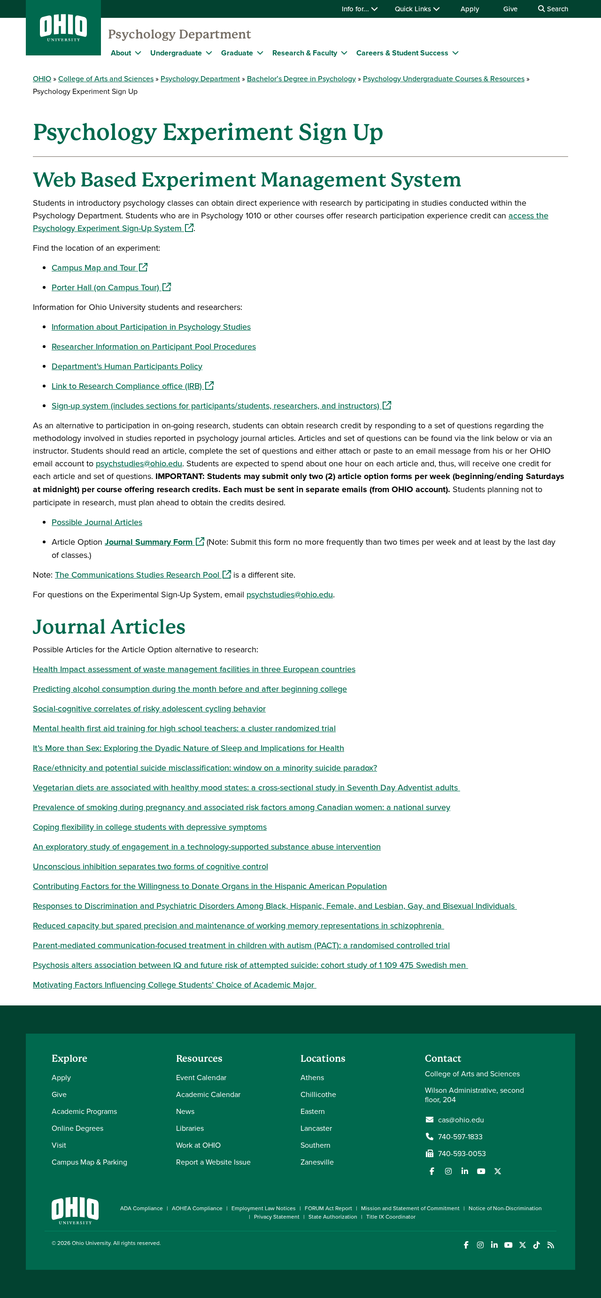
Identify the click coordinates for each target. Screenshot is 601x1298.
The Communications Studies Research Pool (143, 574)
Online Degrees (77, 1128)
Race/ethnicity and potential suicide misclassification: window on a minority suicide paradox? (205, 767)
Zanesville (317, 1162)
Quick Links (414, 9)
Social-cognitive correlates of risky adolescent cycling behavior (149, 708)
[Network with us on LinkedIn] (465, 1171)
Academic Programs (84, 1111)
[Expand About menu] (138, 52)
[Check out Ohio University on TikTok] (536, 1245)
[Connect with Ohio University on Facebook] (466, 1245)
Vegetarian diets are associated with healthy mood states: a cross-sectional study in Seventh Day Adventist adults (246, 787)
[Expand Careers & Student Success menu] (455, 52)
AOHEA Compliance (197, 1208)
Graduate (237, 52)
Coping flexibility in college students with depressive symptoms (150, 827)
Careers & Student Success (402, 52)
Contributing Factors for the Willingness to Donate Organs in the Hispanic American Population (210, 886)
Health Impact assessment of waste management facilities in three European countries (194, 669)
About (121, 52)
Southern (315, 1145)
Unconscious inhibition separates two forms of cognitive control (150, 866)
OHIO (42, 78)
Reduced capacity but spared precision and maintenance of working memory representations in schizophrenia (238, 925)
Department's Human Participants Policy (127, 366)
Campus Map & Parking (89, 1162)
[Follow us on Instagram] (448, 1171)
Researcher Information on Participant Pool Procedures (154, 346)
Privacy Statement (277, 1217)
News (185, 1111)
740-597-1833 (460, 1136)
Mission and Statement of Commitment (410, 1208)
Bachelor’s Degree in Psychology (301, 78)
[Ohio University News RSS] (550, 1245)
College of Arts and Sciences (106, 78)
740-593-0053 (462, 1153)
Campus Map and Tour (99, 267)
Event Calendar (201, 1077)
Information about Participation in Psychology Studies (151, 326)
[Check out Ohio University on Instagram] (480, 1245)
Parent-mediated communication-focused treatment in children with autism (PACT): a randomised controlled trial (241, 945)
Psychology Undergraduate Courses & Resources (443, 78)
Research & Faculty (304, 52)
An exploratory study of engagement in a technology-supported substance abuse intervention (207, 846)
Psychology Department (179, 34)
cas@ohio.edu (461, 1119)
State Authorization (332, 1217)
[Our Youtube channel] (481, 1171)
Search (556, 9)
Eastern (312, 1111)
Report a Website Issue (213, 1162)
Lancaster (316, 1128)
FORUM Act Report (328, 1208)
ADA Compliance (141, 1208)
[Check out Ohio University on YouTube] (508, 1245)
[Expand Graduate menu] (260, 52)
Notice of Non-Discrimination (505, 1208)
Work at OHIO (198, 1145)
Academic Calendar (208, 1094)
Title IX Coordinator (391, 1217)
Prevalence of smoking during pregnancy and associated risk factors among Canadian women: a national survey (241, 807)
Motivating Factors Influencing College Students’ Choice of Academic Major (174, 984)
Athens (312, 1077)
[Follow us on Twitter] (498, 1171)
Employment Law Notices (263, 1208)
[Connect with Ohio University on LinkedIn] (494, 1245)
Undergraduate (176, 52)
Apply (470, 9)
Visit (59, 1145)
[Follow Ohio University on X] (522, 1245)
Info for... (356, 9)
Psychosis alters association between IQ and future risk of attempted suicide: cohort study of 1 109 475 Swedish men (250, 965)
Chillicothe (318, 1094)
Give (510, 9)
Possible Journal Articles (97, 522)
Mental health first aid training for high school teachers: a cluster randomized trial (184, 728)
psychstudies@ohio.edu (139, 463)
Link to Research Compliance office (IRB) (133, 386)
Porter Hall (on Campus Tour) (111, 287)
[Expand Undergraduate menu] (209, 52)
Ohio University (91, 1243)
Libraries (190, 1128)
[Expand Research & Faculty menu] (344, 52)
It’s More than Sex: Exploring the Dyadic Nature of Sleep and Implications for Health (188, 748)
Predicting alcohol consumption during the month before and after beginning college (190, 689)
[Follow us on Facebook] (432, 1171)
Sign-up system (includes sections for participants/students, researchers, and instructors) (221, 405)
